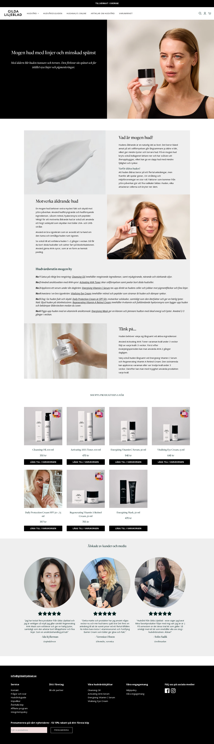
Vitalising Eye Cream (98, 701)
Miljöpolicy (131, 690)
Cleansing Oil (94, 690)
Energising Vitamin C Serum (101, 697)
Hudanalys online (77, 13)
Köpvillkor (16, 701)
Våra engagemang (135, 693)
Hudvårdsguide (18, 697)
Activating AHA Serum (98, 693)
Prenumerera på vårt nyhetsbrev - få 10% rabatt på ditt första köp (50, 722)
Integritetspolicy (19, 711)
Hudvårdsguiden (52, 13)
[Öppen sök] (200, 13)
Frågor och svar (18, 693)
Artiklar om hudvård (103, 13)
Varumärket (125, 13)
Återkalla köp (17, 704)
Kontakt (15, 690)
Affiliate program (19, 708)
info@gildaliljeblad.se (24, 676)
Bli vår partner (56, 690)
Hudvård (32, 13)
